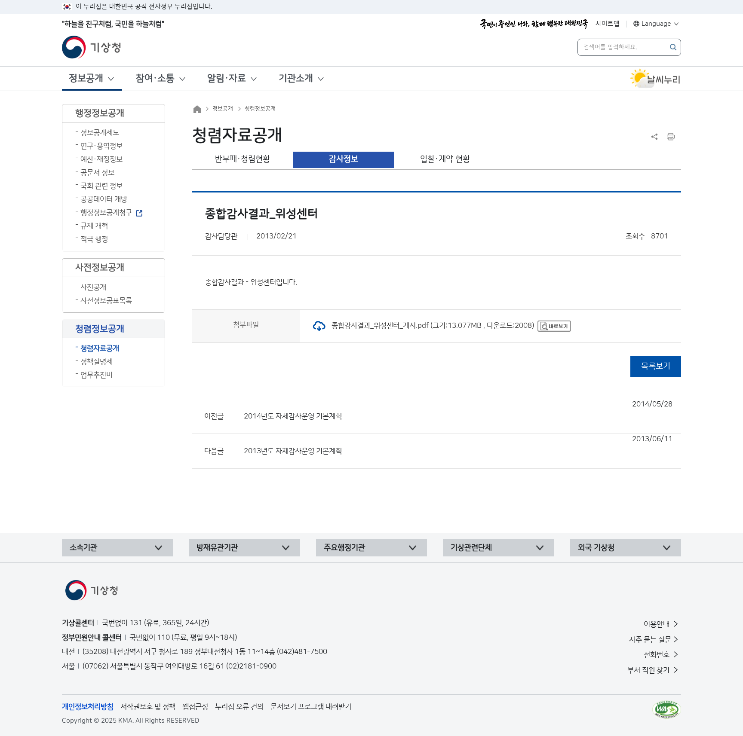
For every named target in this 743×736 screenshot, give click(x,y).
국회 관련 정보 (101, 186)
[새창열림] (655, 79)
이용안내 (657, 624)
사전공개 (93, 287)
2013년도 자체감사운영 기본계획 (458, 445)
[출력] (671, 136)
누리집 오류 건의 (239, 707)
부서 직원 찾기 (649, 670)
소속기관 (83, 548)
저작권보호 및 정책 (147, 707)
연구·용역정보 (101, 146)
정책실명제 (96, 362)
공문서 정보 (97, 173)
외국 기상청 (596, 548)
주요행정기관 (344, 548)
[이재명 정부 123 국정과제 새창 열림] (534, 24)
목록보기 (655, 366)
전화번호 (657, 655)
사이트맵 (608, 23)
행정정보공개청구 (106, 213)
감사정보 (343, 159)
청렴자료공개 (99, 348)
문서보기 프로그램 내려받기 (310, 707)
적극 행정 (94, 239)
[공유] (654, 136)
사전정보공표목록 (106, 301)
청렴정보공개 (260, 109)
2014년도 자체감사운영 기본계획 (458, 410)
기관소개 (296, 78)
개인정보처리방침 (88, 707)
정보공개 (86, 78)
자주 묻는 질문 (650, 640)
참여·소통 (155, 78)
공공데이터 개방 (103, 199)
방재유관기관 (217, 548)
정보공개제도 (99, 133)
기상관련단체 (471, 548)
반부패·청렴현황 (242, 159)
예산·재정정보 (101, 159)
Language (656, 23)
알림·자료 (226, 78)
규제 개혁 (94, 226)
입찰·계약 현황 (445, 159)
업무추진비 (96, 375)
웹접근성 (195, 707)
